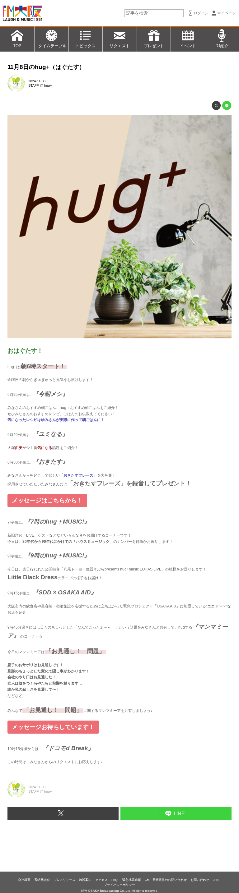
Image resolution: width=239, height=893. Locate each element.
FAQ (115, 880)
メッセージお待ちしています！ (53, 727)
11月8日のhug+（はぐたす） (46, 67)
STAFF (33, 85)
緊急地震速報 (131, 880)
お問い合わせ (199, 880)
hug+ (48, 85)
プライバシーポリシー (119, 884)
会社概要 (24, 880)
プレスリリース (64, 880)
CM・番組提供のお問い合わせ (166, 880)
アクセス (101, 880)
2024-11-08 (36, 81)
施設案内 (85, 880)
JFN (215, 880)
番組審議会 (42, 880)
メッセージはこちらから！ (47, 500)
